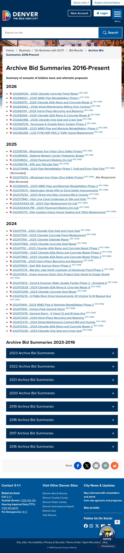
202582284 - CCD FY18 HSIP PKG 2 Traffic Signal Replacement (58, 133)
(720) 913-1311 (28, 500)
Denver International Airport (58, 506)
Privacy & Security (54, 542)
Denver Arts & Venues (55, 493)
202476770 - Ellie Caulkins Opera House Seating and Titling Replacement (64, 212)
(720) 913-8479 (10, 508)
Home (10, 50)
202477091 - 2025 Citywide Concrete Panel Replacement (54, 235)
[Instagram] (91, 526)
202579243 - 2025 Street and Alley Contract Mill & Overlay (56, 195)
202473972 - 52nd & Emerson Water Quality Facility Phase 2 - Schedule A (65, 283)
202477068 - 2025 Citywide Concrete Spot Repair (50, 244)
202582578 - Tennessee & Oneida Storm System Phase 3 (54, 124)
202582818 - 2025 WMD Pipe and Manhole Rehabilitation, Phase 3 (60, 128)
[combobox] (108, 2)
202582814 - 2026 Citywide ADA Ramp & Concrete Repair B (56, 115)
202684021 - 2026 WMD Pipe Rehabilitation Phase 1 (51, 98)
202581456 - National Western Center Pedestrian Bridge (53, 155)
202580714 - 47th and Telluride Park (41, 164)
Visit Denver (49, 515)
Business (24, 50)
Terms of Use (73, 542)
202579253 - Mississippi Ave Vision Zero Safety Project (53, 177)
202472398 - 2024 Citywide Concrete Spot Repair (50, 291)
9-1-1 (24, 511)
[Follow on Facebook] (86, 526)
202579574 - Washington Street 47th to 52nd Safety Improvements (60, 190)
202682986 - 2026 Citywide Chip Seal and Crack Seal (52, 120)
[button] (62, 353)
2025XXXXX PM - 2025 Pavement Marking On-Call (51, 208)
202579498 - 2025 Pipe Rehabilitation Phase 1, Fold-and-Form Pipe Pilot (64, 168)
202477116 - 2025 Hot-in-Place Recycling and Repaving (53, 261)
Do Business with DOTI (50, 50)
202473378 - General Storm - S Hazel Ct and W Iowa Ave (54, 313)
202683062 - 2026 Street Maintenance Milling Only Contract (56, 107)
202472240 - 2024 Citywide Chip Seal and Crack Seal (52, 331)
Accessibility (36, 542)
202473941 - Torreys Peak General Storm (44, 309)
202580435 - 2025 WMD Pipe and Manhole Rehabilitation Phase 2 (60, 186)
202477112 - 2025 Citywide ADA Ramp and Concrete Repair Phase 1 (61, 248)
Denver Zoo (49, 510)
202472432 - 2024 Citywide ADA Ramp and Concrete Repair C (58, 326)
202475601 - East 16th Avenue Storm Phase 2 (47, 265)
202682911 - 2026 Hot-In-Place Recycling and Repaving (53, 111)
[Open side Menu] (117, 15)
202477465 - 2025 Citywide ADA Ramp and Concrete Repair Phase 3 (62, 257)
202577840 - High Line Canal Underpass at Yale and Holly (55, 199)
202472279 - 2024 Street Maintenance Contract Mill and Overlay (59, 322)
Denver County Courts (55, 497)
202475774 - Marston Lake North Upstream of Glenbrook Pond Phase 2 (63, 270)
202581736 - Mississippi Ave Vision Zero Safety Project (52, 151)
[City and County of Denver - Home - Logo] (20, 15)
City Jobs (21, 542)
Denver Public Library (55, 502)
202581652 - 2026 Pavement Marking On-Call (47, 160)
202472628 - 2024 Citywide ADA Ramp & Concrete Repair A (57, 287)
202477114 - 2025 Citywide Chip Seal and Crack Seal (51, 231)
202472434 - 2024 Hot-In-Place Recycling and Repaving (53, 318)
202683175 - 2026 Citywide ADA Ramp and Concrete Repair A (57, 102)
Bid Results (76, 50)
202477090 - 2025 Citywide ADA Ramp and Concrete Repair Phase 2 (62, 252)
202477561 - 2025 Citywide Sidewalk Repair (46, 239)
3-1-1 (9, 496)
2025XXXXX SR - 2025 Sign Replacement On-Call (50, 203)
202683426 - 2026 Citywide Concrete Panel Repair (50, 93)
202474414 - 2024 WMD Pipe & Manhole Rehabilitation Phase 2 (58, 305)
